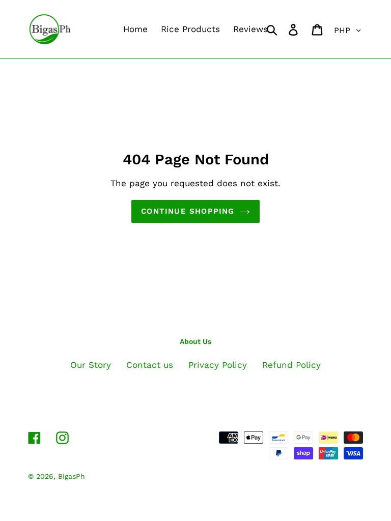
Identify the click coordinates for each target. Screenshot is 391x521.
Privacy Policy (217, 365)
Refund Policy (291, 365)
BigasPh (71, 476)
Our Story (90, 365)
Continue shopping (187, 211)
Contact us (149, 365)
